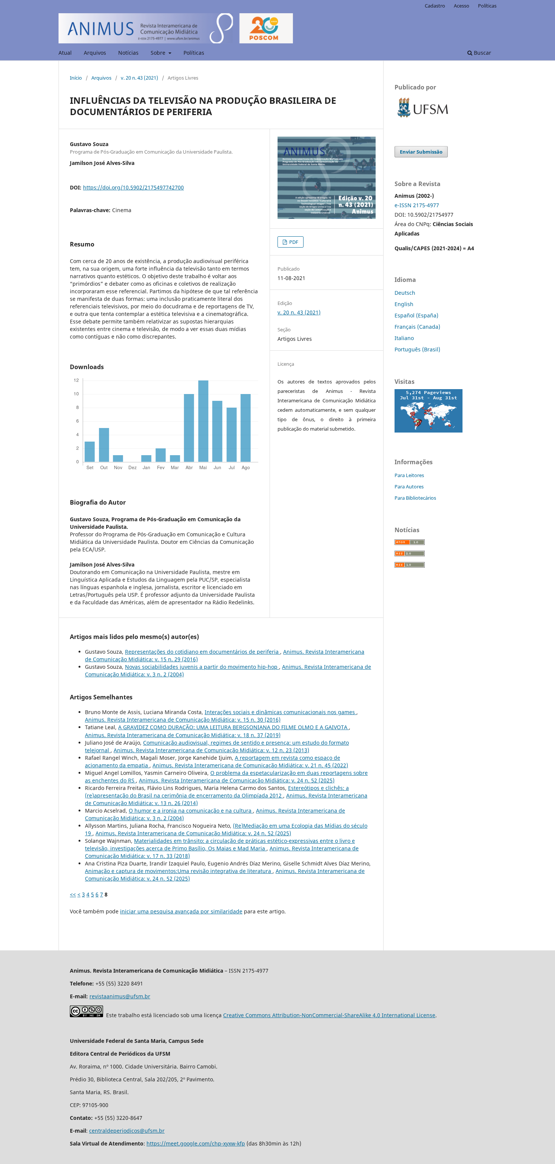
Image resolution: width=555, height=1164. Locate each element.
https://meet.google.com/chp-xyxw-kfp (195, 1143)
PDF (293, 242)
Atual (65, 52)
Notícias (128, 52)
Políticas (193, 52)
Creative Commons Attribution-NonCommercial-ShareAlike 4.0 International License (329, 1015)
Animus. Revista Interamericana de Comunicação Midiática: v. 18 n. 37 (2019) (183, 735)
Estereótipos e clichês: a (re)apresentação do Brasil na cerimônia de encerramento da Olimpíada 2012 (217, 791)
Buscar (481, 52)
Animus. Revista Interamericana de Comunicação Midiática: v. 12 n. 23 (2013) (211, 750)
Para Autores (409, 486)
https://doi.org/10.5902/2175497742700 (133, 187)
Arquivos (95, 52)
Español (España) (416, 315)
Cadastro (435, 5)
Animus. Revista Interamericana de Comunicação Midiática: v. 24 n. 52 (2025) (237, 780)
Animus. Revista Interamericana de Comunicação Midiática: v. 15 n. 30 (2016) (183, 719)
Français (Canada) (417, 326)
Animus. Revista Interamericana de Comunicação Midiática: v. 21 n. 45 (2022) (250, 765)
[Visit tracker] (428, 430)
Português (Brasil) (417, 349)
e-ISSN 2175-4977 (417, 205)
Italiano (404, 338)
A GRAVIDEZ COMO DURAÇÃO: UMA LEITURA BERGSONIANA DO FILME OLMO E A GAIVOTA (233, 727)
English (404, 304)
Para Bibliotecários (415, 497)
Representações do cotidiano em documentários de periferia (202, 651)
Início (76, 77)
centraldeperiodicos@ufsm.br (127, 1130)
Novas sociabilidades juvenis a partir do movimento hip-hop (202, 666)
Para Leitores (409, 475)
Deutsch (405, 292)
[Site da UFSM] (423, 118)
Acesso (461, 5)
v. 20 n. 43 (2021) (139, 77)
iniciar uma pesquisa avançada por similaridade (181, 911)
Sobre (159, 52)
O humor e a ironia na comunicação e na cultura (191, 810)
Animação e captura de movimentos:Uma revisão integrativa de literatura (179, 871)
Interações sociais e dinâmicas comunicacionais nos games (280, 712)
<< (73, 894)
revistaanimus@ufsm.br (119, 996)
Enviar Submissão (421, 151)
